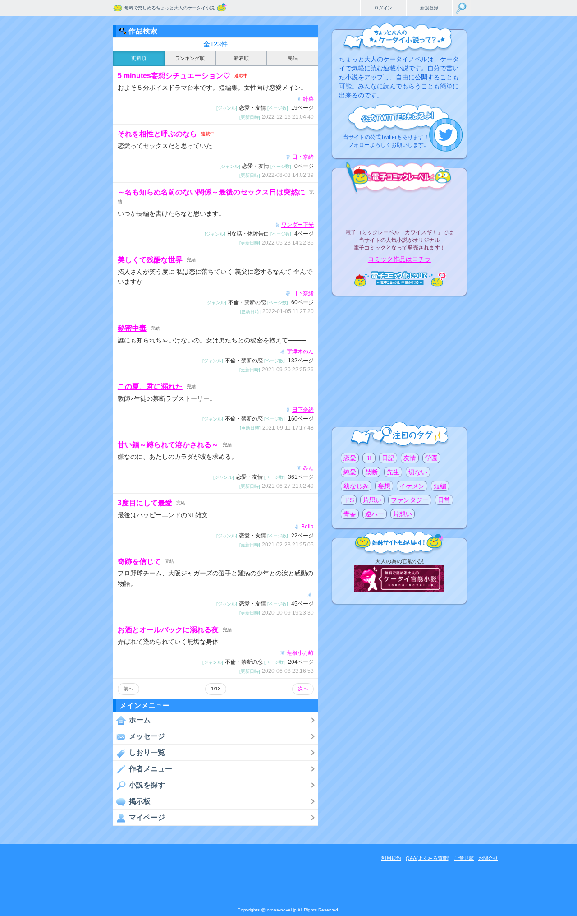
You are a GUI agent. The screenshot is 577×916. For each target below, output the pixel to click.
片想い (402, 514)
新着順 (241, 58)
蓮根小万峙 (300, 653)
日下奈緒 (303, 157)
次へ (303, 688)
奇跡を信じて (139, 561)
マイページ (147, 817)
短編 (440, 486)
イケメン (412, 486)
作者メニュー (150, 769)
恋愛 (349, 458)
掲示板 (140, 801)
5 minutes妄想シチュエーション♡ (174, 75)
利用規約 (391, 858)
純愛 (349, 472)
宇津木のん (300, 351)
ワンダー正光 (297, 225)
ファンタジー (410, 500)
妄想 (384, 486)
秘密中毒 (132, 328)
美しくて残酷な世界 (150, 260)
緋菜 (308, 99)
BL (369, 458)
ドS (348, 500)
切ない (417, 472)
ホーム (140, 720)
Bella (307, 526)
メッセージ (147, 736)
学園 (431, 458)
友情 (409, 458)
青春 (349, 514)
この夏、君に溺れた (150, 386)
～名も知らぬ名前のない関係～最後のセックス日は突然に (211, 192)
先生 (393, 472)
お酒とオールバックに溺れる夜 (168, 630)
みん (308, 468)
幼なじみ (356, 486)
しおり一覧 (147, 752)
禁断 (371, 472)
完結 (293, 58)
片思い (372, 500)
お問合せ (488, 858)
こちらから (446, 135)
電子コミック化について (399, 278)
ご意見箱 (464, 858)
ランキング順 (190, 58)
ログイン (383, 7)
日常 (444, 500)
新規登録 (429, 7)
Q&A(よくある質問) (427, 858)
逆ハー (374, 514)
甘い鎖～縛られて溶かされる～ (168, 445)
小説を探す (147, 785)
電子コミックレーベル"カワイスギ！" (399, 208)
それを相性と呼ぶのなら (157, 134)
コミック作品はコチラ (399, 259)
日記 (388, 458)
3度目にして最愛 (145, 503)
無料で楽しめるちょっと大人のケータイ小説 (169, 7)
